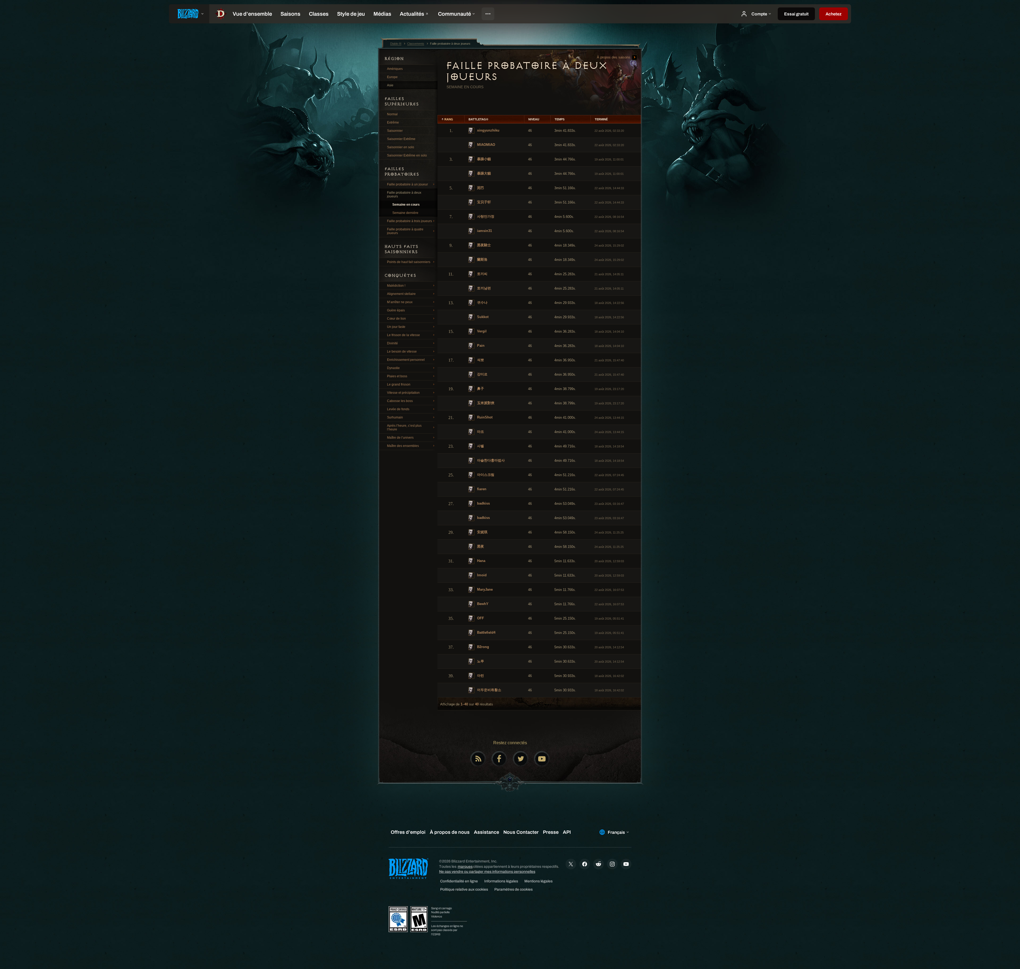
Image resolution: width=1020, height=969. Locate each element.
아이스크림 (485, 475)
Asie (390, 85)
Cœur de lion (396, 318)
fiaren (481, 489)
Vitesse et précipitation (403, 393)
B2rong (482, 647)
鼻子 (480, 389)
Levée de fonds (398, 409)
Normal (392, 114)
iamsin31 (484, 231)
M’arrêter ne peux (400, 302)
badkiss (483, 503)
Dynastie (393, 368)
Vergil (481, 331)
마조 (480, 432)
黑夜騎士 (483, 245)
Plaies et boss (397, 376)
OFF (480, 618)
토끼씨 (481, 274)
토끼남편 (483, 288)
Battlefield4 (485, 632)
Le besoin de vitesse (402, 351)
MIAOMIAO (485, 145)
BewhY (482, 604)
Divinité (392, 343)
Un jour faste (396, 327)
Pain (480, 346)
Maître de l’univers (400, 437)
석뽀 (480, 360)
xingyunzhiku (487, 130)
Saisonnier (395, 131)
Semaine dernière (405, 213)
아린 (480, 676)
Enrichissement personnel (406, 360)
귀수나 (481, 302)
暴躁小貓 (483, 159)
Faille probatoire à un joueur (407, 184)
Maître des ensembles (403, 446)
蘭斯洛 (481, 259)
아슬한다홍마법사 (490, 460)
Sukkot (482, 317)
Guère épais (396, 310)
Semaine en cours (406, 204)
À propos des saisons (614, 57)
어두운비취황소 (488, 690)
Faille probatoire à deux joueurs (404, 194)
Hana (480, 561)
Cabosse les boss (400, 401)
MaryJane (484, 589)
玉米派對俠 (485, 403)
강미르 (481, 374)
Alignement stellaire (401, 294)
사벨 (480, 446)
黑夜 (480, 546)
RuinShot (484, 417)
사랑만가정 (485, 216)
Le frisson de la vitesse (403, 335)
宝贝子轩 (483, 202)
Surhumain (395, 417)
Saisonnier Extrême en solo (407, 155)
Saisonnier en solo (400, 147)
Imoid (481, 575)
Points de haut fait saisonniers (408, 262)
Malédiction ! (396, 285)
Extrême (393, 122)
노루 (480, 661)
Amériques (395, 69)
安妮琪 (481, 532)
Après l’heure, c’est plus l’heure (404, 427)
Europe (392, 77)
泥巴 (480, 188)
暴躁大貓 (483, 173)
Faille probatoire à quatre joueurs (405, 231)
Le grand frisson (398, 384)
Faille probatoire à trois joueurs (409, 221)
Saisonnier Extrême (401, 139)
